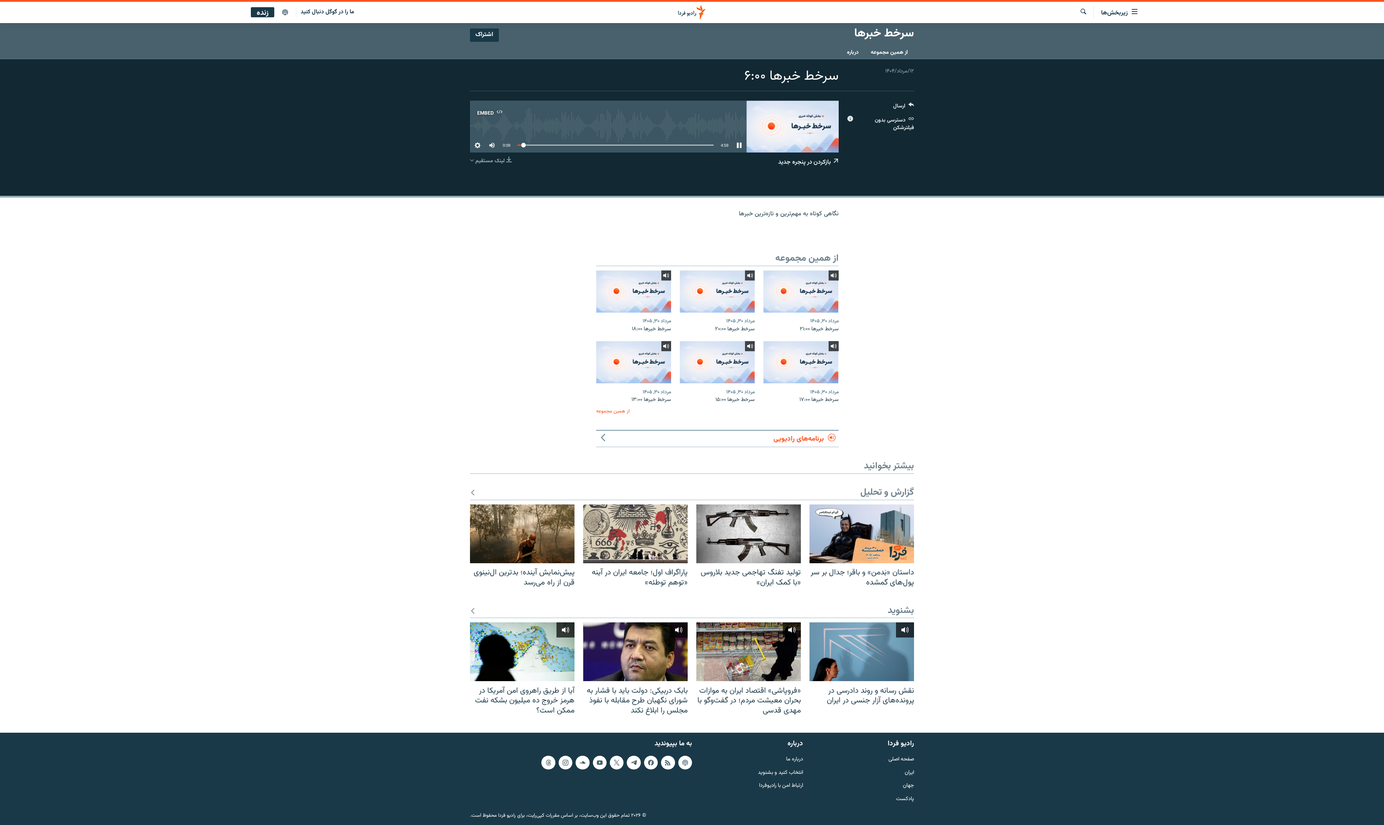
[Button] (903, 108)
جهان (908, 786)
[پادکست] (285, 12)
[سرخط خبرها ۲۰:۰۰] (717, 291)
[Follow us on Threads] (548, 762)
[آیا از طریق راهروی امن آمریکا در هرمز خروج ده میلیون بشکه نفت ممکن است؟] (522, 651)
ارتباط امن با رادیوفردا (781, 786)
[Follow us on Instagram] (565, 762)
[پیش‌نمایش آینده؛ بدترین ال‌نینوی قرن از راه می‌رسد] (522, 533)
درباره (853, 52)
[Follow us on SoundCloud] (582, 762)
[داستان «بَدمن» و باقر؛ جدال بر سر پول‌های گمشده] (861, 533)
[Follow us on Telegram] (633, 762)
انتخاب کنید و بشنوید (780, 773)
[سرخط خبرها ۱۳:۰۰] (633, 362)
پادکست (905, 799)
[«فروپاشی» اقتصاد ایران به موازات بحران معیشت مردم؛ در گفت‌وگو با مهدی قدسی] (748, 651)
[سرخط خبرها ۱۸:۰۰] (633, 291)
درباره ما (794, 759)
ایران (909, 773)
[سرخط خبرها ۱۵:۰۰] (717, 362)
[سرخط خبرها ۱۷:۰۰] (800, 362)
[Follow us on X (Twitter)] (617, 762)
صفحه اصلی (901, 759)
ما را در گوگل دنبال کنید (327, 12)
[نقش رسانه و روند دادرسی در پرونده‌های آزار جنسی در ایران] (861, 651)
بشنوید (901, 611)
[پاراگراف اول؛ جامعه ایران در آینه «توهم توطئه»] (635, 533)
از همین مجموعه (889, 52)
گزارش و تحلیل (887, 492)
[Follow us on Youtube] (600, 762)
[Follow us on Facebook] (651, 762)
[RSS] (668, 762)
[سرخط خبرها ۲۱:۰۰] (800, 291)
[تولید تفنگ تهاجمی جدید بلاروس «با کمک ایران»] (748, 533)
